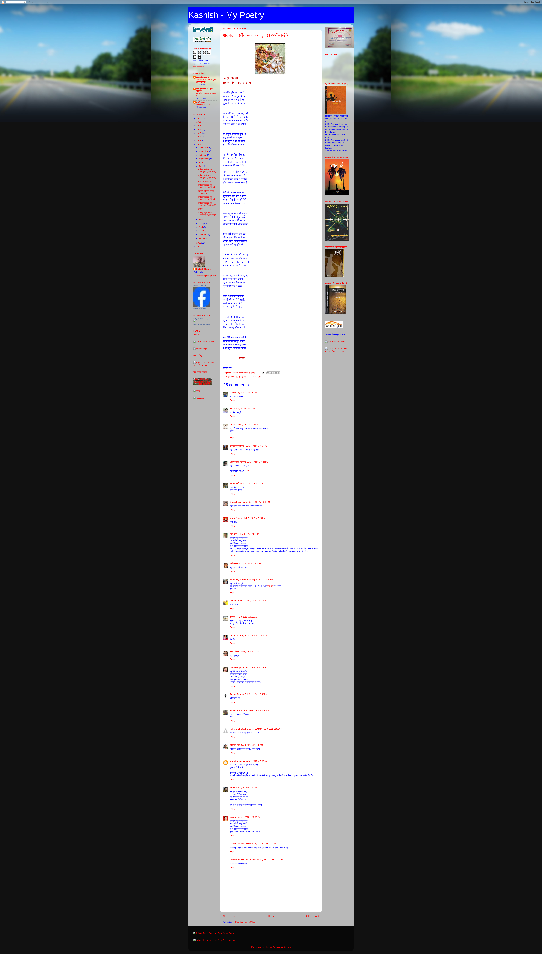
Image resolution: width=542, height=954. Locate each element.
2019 (199, 118)
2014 (199, 137)
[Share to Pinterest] (278, 372)
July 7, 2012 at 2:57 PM (256, 446)
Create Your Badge (199, 309)
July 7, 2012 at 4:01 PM (257, 462)
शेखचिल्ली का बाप (236, 518)
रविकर (233, 617)
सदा (231, 409)
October (202, 155)
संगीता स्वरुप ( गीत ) (237, 446)
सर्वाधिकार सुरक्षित (256, 377)
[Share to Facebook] (276, 372)
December (204, 147)
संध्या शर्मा (234, 817)
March (202, 231)
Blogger (287, 947)
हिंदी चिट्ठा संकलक (200, 372)
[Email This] (267, 372)
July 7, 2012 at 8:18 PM (251, 563)
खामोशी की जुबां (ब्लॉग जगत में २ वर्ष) (206, 192)
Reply (232, 400)
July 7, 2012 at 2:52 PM (247, 425)
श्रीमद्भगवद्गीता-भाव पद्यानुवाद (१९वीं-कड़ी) (207, 214)
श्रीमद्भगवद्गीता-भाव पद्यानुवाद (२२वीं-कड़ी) (207, 186)
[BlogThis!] (270, 372)
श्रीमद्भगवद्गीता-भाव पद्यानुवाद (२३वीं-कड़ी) (207, 176)
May (201, 223)
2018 (199, 122)
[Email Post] (263, 373)
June (201, 220)
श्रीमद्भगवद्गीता (243, 377)
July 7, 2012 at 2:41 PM (244, 409)
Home (271, 916)
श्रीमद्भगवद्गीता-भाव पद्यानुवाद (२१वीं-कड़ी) (207, 198)
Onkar (233, 393)
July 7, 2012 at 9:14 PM (262, 579)
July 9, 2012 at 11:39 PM (249, 817)
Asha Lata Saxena (238, 710)
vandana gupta (237, 668)
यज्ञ (236, 377)
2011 (198, 243)
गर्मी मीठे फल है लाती (203, 105)
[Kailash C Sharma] (201, 306)
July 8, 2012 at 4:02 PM (258, 710)
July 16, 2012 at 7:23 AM (265, 844)
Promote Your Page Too (201, 324)
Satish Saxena (237, 601)
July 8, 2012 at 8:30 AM (257, 635)
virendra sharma (237, 761)
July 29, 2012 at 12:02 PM (271, 860)
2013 (199, 141)
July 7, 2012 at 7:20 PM (254, 518)
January (202, 238)
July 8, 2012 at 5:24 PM (273, 729)
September (204, 159)
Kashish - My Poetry (226, 15)
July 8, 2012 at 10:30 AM (251, 652)
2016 (199, 129)
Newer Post (230, 916)
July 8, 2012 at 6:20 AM (246, 617)
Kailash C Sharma (199, 285)
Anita (232, 788)
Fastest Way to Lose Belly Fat (244, 860)
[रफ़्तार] (196, 391)
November (204, 151)
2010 (199, 247)
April (201, 227)
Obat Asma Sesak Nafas (241, 844)
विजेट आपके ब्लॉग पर (198, 67)
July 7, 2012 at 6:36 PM (253, 483)
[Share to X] (273, 372)
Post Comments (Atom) (245, 922)
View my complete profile (204, 275)
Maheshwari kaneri (239, 502)
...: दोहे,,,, (247, 471)
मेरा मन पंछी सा (236, 483)
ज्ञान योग (231, 377)
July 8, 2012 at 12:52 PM (256, 694)
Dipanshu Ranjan (238, 635)
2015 (199, 133)
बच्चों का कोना (201, 102)
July (201, 166)
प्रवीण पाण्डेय (235, 563)
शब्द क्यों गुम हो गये (204, 181)
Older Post (312, 916)
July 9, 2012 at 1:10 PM (246, 788)
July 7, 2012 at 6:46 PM (259, 502)
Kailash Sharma (203, 269)
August (202, 162)
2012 (199, 144)
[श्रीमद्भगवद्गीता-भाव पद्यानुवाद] (194, 322)
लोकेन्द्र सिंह (235, 745)
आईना (200, 209)
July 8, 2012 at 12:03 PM (256, 668)
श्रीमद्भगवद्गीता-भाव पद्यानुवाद (201, 319)
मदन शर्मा (233, 534)
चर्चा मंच (270, 586)
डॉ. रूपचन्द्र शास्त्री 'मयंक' (240, 579)
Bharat (233, 425)
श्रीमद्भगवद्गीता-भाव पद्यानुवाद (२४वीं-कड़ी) (207, 170)
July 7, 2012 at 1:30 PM (247, 393)
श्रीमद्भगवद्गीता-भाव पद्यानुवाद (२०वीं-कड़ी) (255, 35)
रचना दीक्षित (234, 652)
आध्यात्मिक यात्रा (203, 77)
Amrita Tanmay (237, 694)
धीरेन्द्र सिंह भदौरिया (238, 462)
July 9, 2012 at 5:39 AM (256, 761)
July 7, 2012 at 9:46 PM (255, 601)
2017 (199, 126)
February (203, 235)
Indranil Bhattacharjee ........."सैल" (246, 729)
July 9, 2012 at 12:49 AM (252, 745)
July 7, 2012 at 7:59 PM (248, 534)
